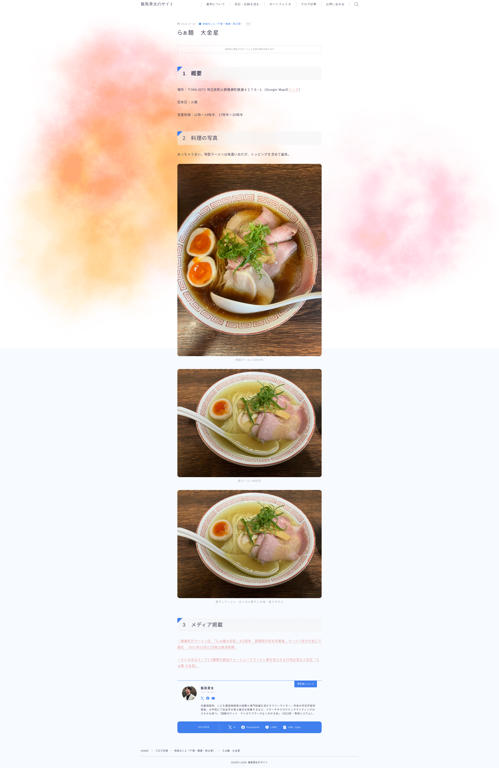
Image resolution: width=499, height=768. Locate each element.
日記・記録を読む (247, 4)
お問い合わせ (335, 4)
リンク (293, 89)
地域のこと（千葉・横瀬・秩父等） (223, 24)
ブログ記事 (309, 4)
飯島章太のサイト (157, 4)
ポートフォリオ (280, 4)
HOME (145, 750)
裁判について (215, 4)
